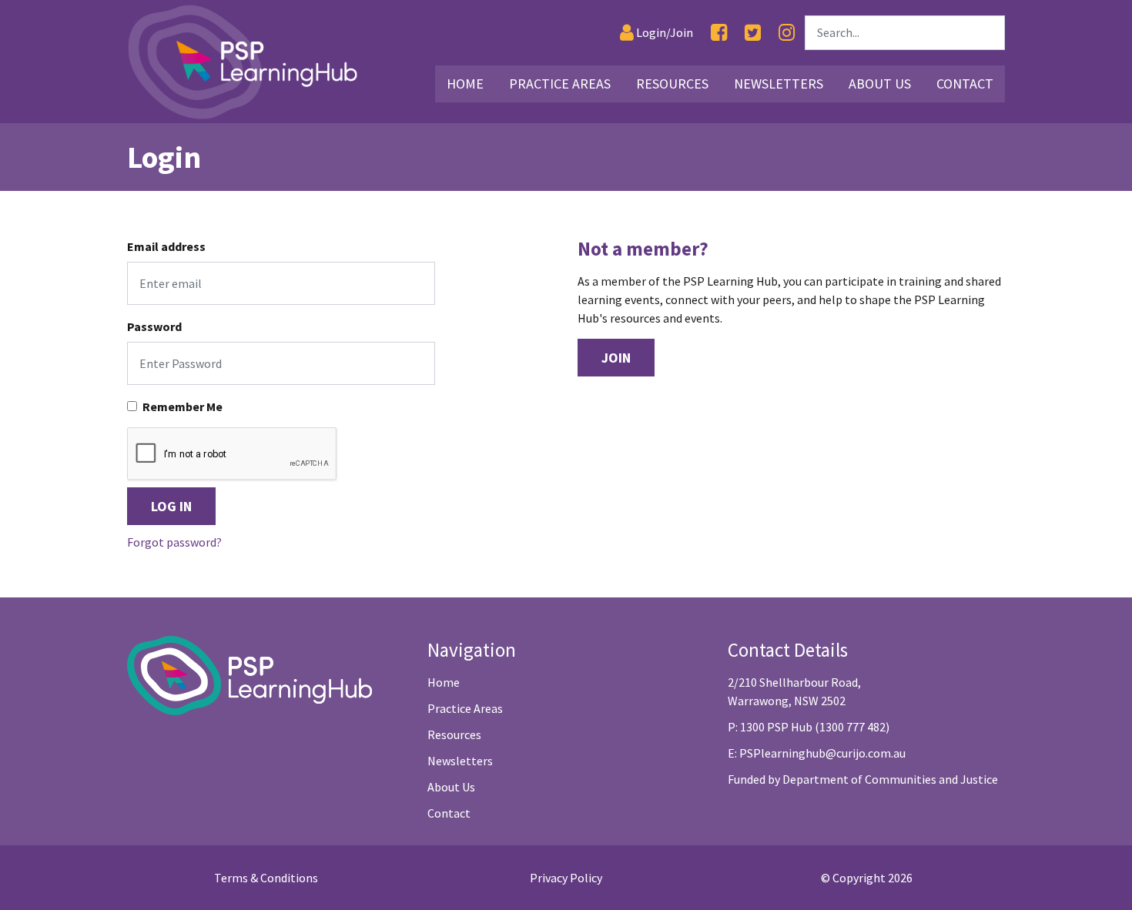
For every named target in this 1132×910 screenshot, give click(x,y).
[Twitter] (753, 33)
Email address (166, 246)
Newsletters (778, 83)
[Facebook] (719, 33)
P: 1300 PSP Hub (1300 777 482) (808, 726)
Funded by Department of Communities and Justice (863, 779)
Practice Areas (560, 83)
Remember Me (182, 406)
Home (465, 83)
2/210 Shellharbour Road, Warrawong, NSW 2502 (794, 691)
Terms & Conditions (266, 877)
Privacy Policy (566, 877)
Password (154, 326)
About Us (880, 83)
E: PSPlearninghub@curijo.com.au (817, 753)
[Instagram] (786, 33)
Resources (672, 83)
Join (616, 357)
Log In (171, 506)
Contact (964, 83)
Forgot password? (174, 542)
